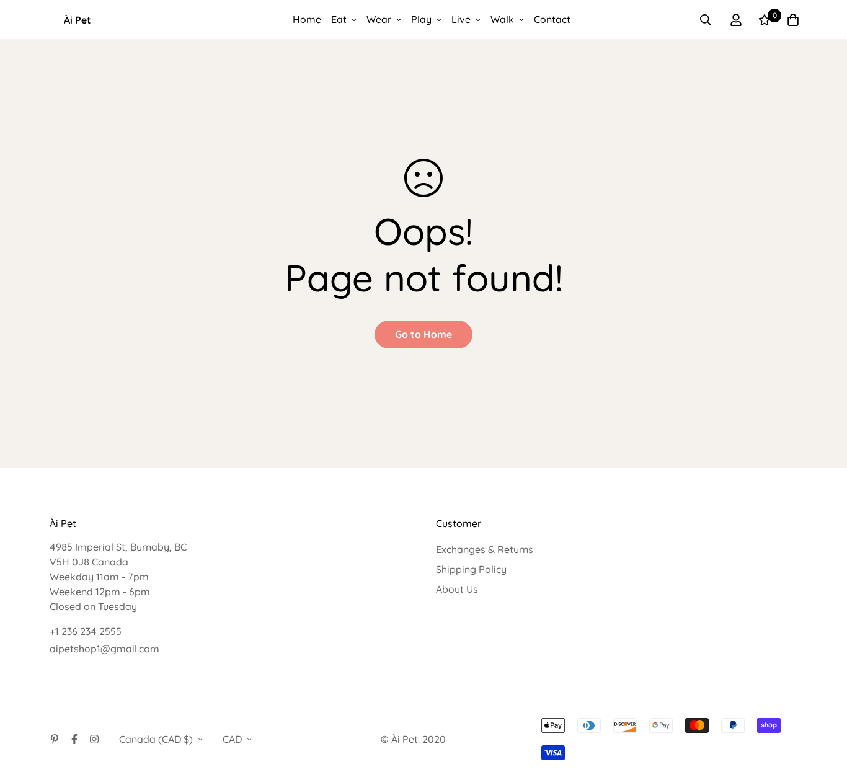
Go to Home (423, 334)
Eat (339, 19)
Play (421, 19)
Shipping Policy (471, 569)
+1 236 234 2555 (86, 631)
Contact (552, 19)
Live (461, 19)
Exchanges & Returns (484, 549)
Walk (502, 19)
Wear (378, 19)
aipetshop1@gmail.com (104, 648)
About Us (457, 589)
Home (307, 19)
